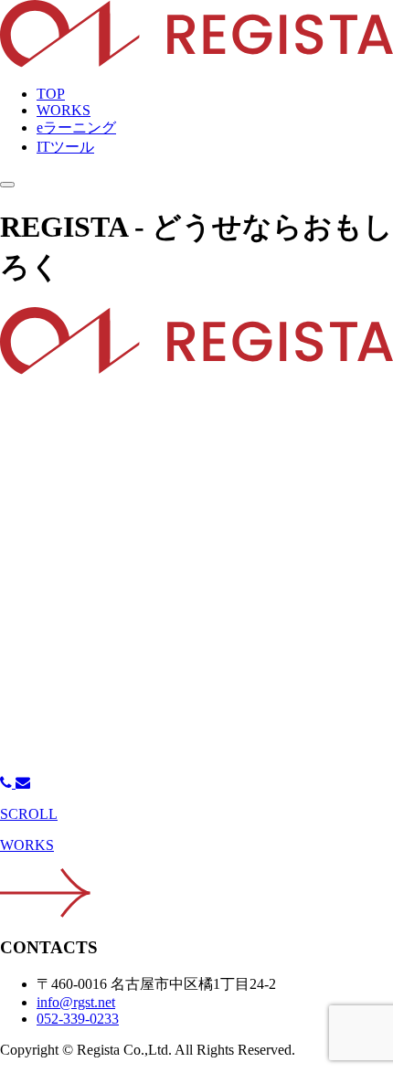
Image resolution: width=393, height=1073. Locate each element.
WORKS (63, 110)
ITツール (65, 146)
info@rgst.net (76, 1002)
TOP (51, 93)
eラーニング (76, 127)
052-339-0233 (78, 1018)
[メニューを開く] (7, 184)
